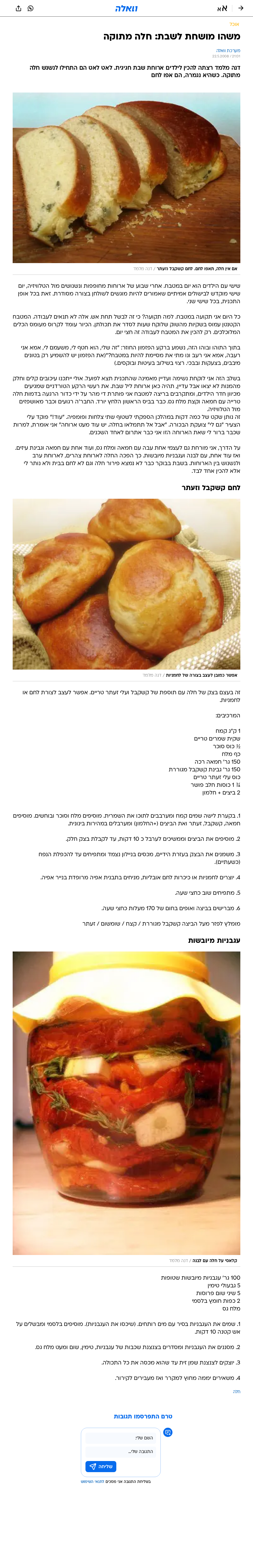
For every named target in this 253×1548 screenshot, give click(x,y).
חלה (236, 1392)
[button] (222, 8)
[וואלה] (126, 8)
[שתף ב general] (18, 8)
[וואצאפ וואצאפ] (30, 8)
